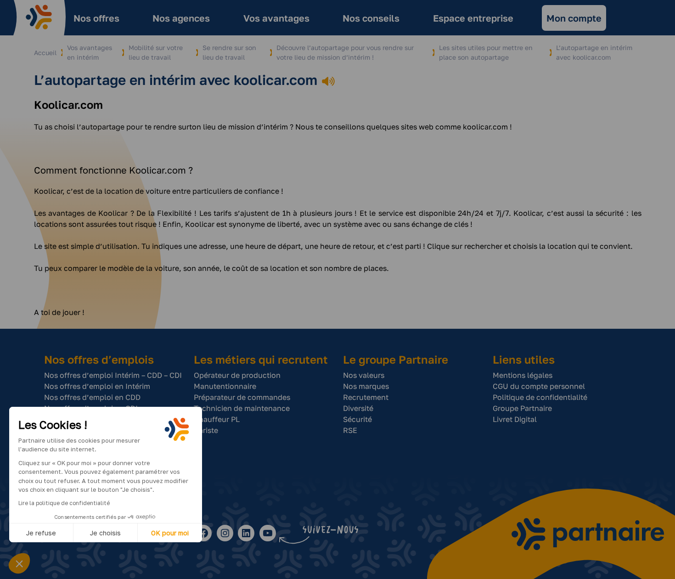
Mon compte (574, 17)
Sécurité (357, 419)
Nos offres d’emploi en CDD (92, 397)
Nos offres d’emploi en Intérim (97, 386)
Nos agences (181, 17)
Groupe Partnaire (522, 408)
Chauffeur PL (217, 419)
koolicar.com (485, 126)
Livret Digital (515, 419)
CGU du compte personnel (539, 386)
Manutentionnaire (225, 386)
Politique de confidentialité (540, 397)
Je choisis (105, 533)
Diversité (358, 408)
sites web (417, 126)
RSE (350, 430)
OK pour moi (170, 533)
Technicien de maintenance (242, 408)
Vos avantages (276, 17)
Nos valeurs (363, 375)
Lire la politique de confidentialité (64, 503)
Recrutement (365, 397)
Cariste (206, 430)
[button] (19, 563)
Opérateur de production (237, 375)
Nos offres (96, 17)
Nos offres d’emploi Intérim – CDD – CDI (113, 375)
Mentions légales (522, 375)
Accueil (45, 52)
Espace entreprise (473, 17)
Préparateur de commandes (242, 397)
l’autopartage (100, 126)
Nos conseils (371, 17)
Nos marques (366, 386)
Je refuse (41, 533)
